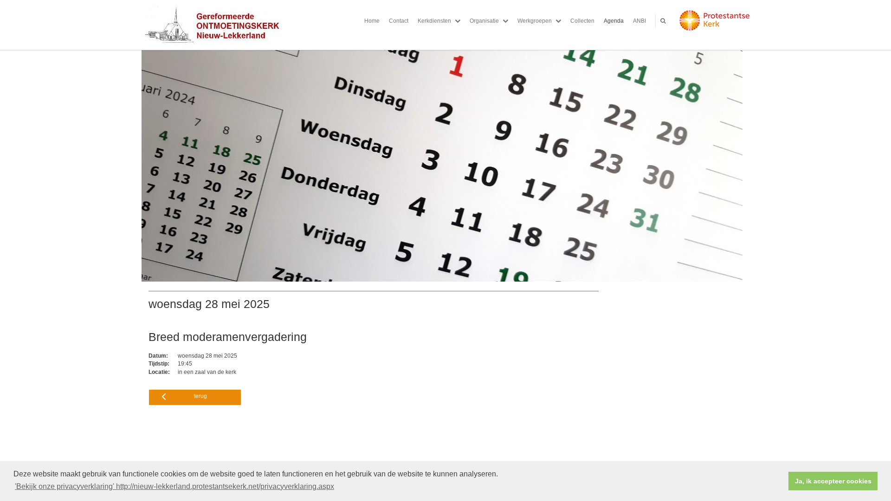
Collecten (582, 21)
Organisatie (484, 21)
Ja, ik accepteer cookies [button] (833, 481)
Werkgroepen (534, 21)
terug (200, 396)
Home (372, 21)
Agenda (614, 21)
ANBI (639, 21)
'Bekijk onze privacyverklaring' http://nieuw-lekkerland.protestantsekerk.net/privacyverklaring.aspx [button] (174, 486)
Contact (398, 21)
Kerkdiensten (434, 21)
